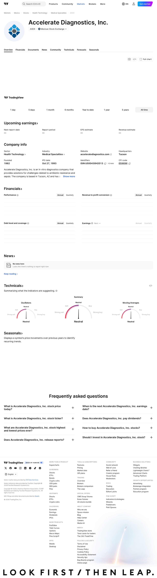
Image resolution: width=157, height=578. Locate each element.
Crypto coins (54, 481)
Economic (53, 509)
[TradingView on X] (5, 468)
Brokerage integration (142, 486)
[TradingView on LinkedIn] (25, 468)
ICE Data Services (32, 480)
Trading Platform (140, 476)
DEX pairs (53, 486)
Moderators (110, 478)
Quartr (37, 496)
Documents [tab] (33, 49)
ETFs (51, 475)
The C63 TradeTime (85, 536)
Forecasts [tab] (81, 49)
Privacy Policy (83, 549)
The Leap (81, 489)
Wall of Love (111, 468)
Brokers (92, 4)
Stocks (52, 473)
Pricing (80, 468)
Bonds (51, 478)
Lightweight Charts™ (141, 470)
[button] (60, 3)
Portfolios (53, 525)
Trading (109, 486)
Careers (80, 520)
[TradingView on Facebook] (10, 468)
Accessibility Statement (86, 555)
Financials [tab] (20, 49)
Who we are (82, 509)
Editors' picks (111, 492)
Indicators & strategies (115, 499)
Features (80, 465)
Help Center (82, 518)
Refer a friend (111, 470)
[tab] (60, 195)
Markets (81, 4)
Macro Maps (54, 533)
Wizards (109, 502)
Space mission (83, 512)
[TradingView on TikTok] (35, 468)
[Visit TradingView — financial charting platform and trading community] (14, 97)
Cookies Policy (83, 552)
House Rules (111, 476)
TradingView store (84, 531)
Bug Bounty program (85, 560)
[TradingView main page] (6, 4)
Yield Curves (54, 528)
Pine (51, 489)
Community (67, 4)
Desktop (52, 546)
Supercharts (54, 465)
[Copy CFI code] (129, 163)
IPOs (51, 518)
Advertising (137, 483)
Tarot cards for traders (86, 533)
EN (127, 4)
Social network (112, 465)
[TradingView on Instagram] (20, 468)
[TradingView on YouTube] (15, 468)
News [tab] (44, 49)
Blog (79, 515)
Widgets (136, 465)
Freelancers (110, 505)
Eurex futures (82, 499)
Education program (141, 492)
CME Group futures (84, 496)
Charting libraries (140, 468)
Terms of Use (82, 544)
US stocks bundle (84, 502)
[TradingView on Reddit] (40, 468)
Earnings (52, 512)
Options (52, 531)
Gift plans (81, 473)
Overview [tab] (8, 49)
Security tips (82, 557)
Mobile (52, 544)
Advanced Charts (140, 473)
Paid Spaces (111, 507)
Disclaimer (81, 546)
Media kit (81, 523)
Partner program (139, 489)
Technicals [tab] (69, 49)
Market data (82, 470)
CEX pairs (53, 483)
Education (110, 489)
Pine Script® (54, 536)
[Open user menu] (133, 3)
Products (53, 4)
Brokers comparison (85, 486)
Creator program (112, 473)
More (102, 4)
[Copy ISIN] (105, 163)
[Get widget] (134, 59)
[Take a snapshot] (129, 59)
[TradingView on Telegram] (30, 468)
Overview (81, 481)
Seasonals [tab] (94, 49)
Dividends (53, 515)
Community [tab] (55, 49)
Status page (82, 563)
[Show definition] (129, 160)
